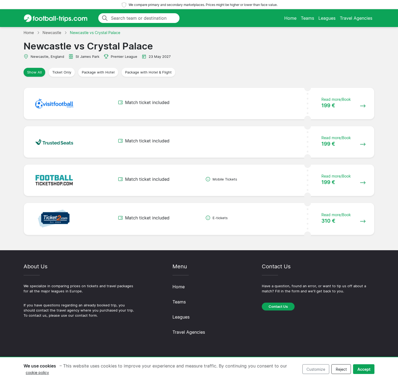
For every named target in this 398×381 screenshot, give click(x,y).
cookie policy (37, 372)
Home (290, 18)
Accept (363, 369)
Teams (307, 18)
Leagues (326, 18)
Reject (341, 369)
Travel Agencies (356, 18)
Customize (315, 369)
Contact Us (278, 307)
